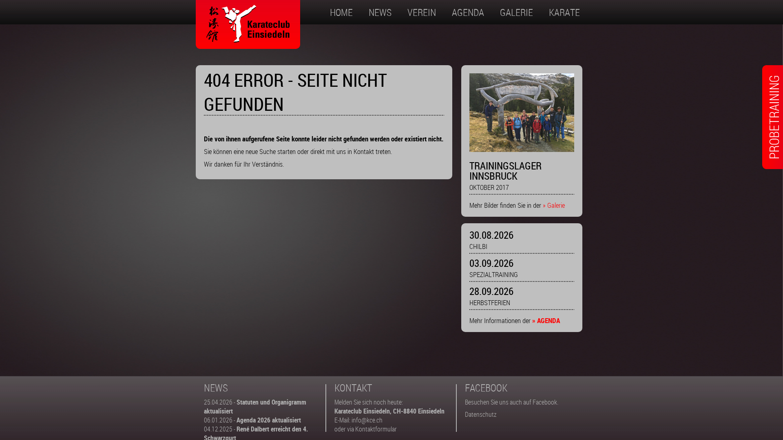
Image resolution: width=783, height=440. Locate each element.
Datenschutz (480, 414)
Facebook (545, 402)
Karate (564, 12)
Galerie (516, 12)
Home (341, 12)
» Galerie (554, 205)
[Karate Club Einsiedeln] (248, 44)
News (380, 12)
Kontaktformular (376, 429)
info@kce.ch (367, 420)
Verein (421, 12)
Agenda (468, 12)
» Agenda (546, 320)
